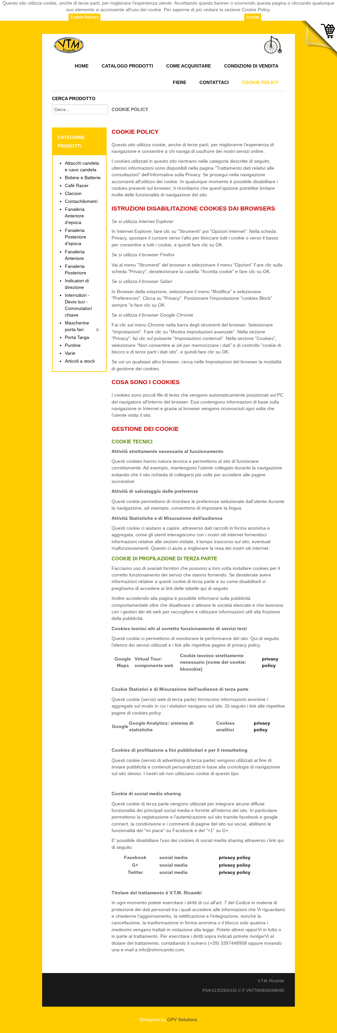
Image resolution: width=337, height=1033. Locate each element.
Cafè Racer (77, 185)
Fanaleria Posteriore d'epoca (75, 237)
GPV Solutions (182, 1019)
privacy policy (234, 857)
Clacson (73, 193)
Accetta (252, 17)
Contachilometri (81, 201)
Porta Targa (77, 337)
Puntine (73, 345)
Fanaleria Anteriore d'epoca (75, 216)
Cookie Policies (84, 17)
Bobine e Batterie (83, 177)
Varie (70, 353)
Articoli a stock (80, 361)
